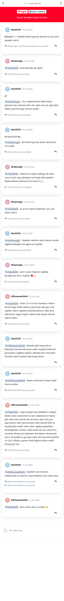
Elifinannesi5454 (16, 345)
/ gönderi (31, 3)
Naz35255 (13, 68)
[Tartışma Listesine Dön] (3, 3)
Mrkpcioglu (14, 101)
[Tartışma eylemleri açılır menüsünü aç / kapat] (61, 3)
